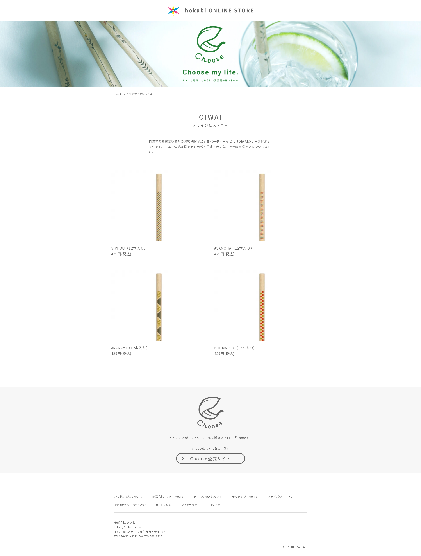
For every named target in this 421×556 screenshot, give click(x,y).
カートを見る (163, 505)
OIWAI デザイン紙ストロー (139, 93)
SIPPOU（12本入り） (129, 248)
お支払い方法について (128, 497)
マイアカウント (190, 505)
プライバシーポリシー (282, 497)
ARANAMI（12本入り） (130, 347)
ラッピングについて (245, 497)
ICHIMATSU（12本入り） (235, 347)
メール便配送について (208, 497)
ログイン (214, 505)
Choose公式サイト (210, 458)
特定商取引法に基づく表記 (130, 505)
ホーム (115, 93)
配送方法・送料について (168, 497)
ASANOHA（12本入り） (234, 248)
